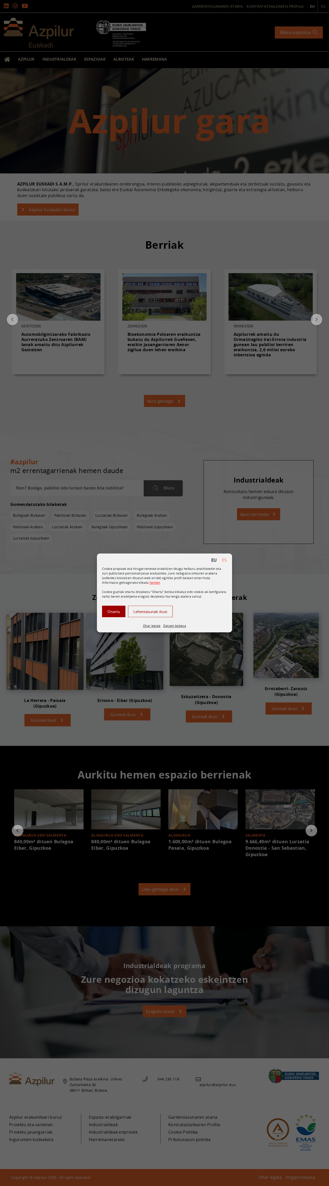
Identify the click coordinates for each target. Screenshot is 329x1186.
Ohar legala (152, 626)
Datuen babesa (174, 626)
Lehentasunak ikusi (150, 611)
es (224, 560)
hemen (155, 582)
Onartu (113, 611)
